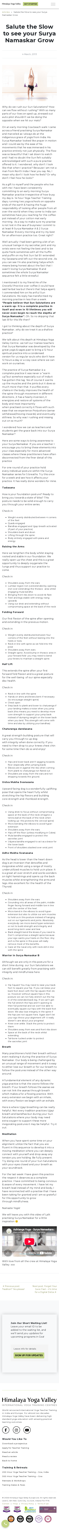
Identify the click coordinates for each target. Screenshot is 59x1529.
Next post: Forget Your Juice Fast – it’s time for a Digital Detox (45, 1289)
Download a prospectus (14, 1443)
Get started (30, 4)
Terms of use (43, 1504)
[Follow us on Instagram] (16, 1429)
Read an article (10, 1452)
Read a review (9, 1456)
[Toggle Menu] (53, 4)
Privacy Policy (27, 1504)
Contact (5, 1504)
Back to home (9, 1460)
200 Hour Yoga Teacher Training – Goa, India (25, 1472)
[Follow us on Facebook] (5, 1429)
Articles (6, 12)
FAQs (15, 1504)
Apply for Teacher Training (15, 1448)
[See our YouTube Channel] (27, 1429)
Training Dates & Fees (13, 1485)
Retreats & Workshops (13, 1481)
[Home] (12, 4)
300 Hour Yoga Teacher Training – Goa (22, 1476)
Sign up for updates (29, 1355)
